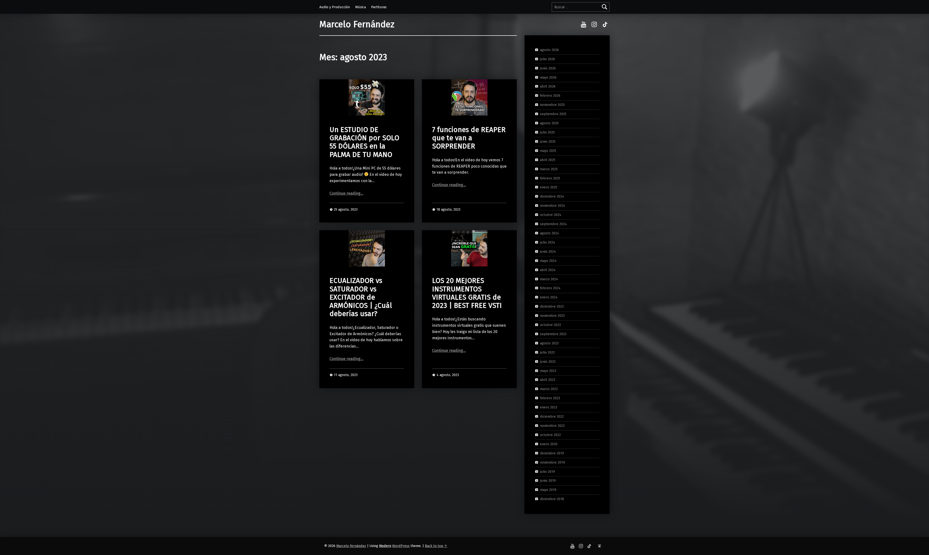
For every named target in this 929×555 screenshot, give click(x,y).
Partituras (379, 7)
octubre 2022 (550, 435)
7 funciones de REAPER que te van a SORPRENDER (469, 138)
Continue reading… (346, 193)
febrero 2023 (550, 398)
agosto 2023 (549, 343)
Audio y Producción (334, 7)
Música (360, 7)
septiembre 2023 (553, 334)
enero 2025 (548, 187)
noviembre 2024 (552, 205)
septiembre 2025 (553, 114)
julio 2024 (547, 242)
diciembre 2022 (552, 416)
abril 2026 (547, 86)
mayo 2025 (548, 150)
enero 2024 (549, 297)
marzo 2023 (549, 389)
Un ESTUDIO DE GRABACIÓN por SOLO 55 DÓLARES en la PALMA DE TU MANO (364, 142)
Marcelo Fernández (356, 24)
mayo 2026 (548, 77)
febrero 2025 (550, 178)
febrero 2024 (550, 288)
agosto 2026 (549, 50)
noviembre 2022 (552, 425)
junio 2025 (547, 141)
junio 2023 (547, 361)
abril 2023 (547, 379)
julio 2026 (547, 59)
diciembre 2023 (552, 306)
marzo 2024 (549, 279)
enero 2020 (548, 444)
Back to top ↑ (436, 546)
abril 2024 (548, 269)
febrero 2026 (550, 95)
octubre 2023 (550, 325)
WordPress (401, 546)
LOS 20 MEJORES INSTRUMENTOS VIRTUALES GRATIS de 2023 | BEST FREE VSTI (467, 293)
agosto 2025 (549, 123)
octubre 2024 (550, 215)
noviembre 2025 (552, 105)
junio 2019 (548, 480)
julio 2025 (547, 132)
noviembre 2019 (552, 462)
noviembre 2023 (552, 315)
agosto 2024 (549, 233)
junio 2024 (548, 251)
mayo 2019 (548, 490)
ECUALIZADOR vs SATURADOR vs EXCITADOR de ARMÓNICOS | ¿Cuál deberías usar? (361, 297)
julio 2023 (547, 352)
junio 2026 (548, 68)
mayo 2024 (548, 260)
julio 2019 (547, 471)
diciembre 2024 (552, 196)
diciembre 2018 (552, 499)
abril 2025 (547, 159)
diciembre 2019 (552, 453)
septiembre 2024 (553, 224)
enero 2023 (548, 407)
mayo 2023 (548, 370)
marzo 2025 (549, 169)
